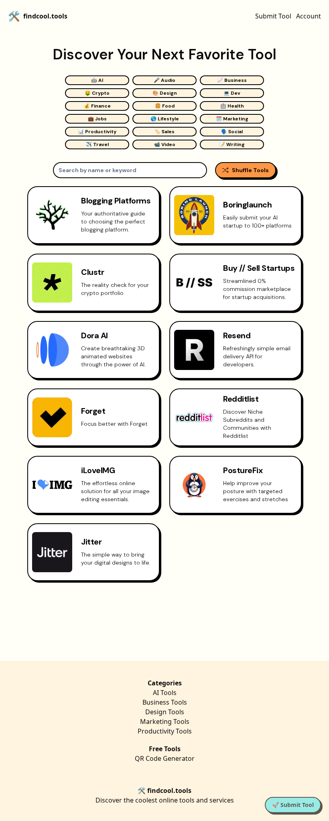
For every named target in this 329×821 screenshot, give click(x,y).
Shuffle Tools (250, 170)
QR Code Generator (165, 758)
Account (308, 16)
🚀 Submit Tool (293, 805)
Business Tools (164, 702)
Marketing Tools (164, 721)
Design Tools (164, 711)
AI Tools (165, 692)
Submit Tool (273, 16)
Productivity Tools (165, 731)
